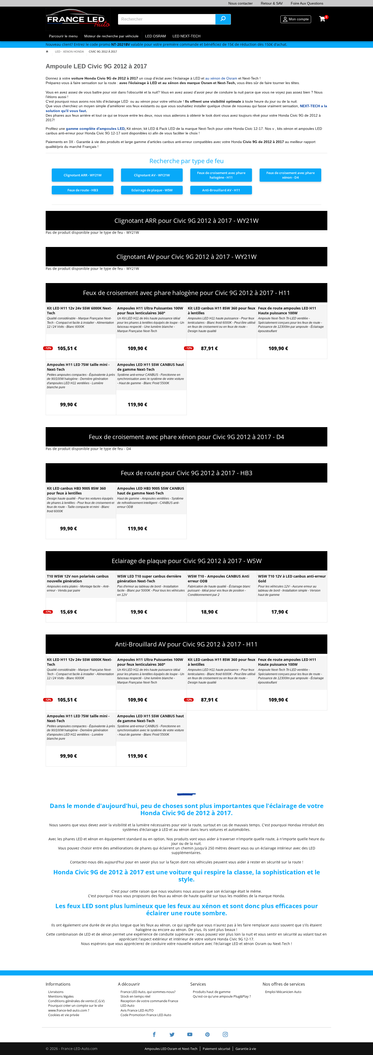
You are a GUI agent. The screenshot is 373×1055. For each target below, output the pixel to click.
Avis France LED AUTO (137, 1010)
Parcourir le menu (63, 36)
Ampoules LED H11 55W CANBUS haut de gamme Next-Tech (150, 367)
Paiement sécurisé (216, 1048)
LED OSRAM (155, 36)
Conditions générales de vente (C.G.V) (76, 1001)
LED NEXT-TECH (186, 36)
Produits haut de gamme (211, 991)
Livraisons (55, 991)
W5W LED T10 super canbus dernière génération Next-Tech (149, 578)
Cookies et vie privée (63, 1015)
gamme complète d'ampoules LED (95, 129)
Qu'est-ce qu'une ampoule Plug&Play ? (222, 996)
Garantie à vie (245, 1048)
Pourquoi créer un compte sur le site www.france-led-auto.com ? (75, 1007)
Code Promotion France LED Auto (146, 1015)
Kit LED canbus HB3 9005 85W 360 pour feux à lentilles (76, 490)
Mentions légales (61, 996)
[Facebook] (154, 1035)
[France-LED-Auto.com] (78, 19)
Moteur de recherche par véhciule (111, 36)
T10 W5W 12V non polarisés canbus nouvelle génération (78, 578)
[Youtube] (190, 1035)
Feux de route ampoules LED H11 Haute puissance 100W (287, 310)
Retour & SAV (272, 3)
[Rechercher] (223, 19)
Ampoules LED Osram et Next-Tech (171, 1048)
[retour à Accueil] (47, 51)
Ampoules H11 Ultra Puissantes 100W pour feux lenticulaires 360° (150, 310)
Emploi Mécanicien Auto (283, 991)
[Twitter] (172, 1035)
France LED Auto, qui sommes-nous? (148, 991)
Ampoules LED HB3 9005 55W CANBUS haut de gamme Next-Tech (150, 490)
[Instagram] (222, 1035)
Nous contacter (240, 3)
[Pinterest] (207, 1035)
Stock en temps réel (135, 996)
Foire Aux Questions (307, 3)
